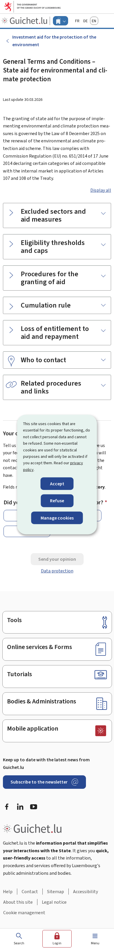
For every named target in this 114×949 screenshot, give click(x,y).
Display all (100, 190)
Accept (57, 484)
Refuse (57, 501)
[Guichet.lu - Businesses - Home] (25, 20)
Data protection (57, 571)
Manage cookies (57, 518)
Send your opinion (57, 559)
